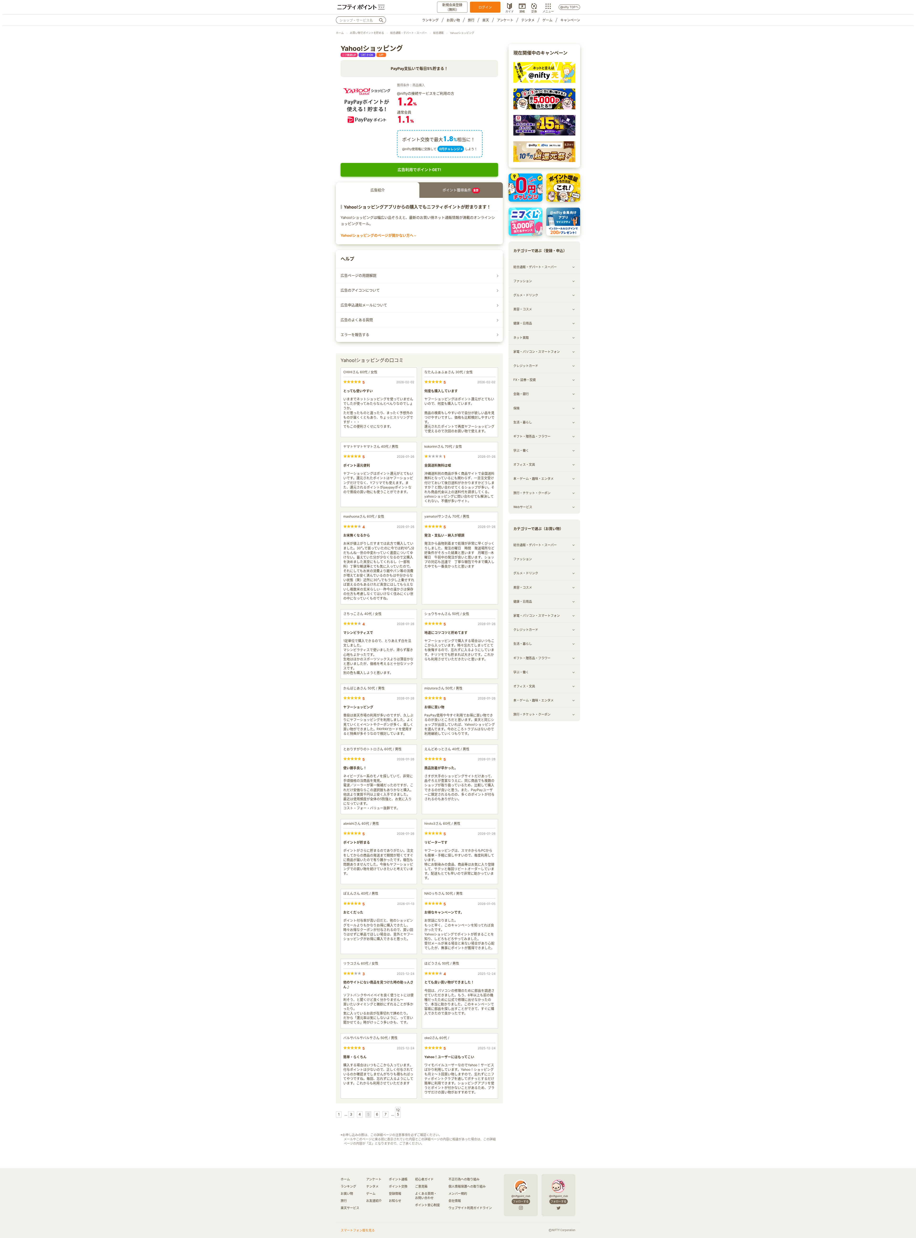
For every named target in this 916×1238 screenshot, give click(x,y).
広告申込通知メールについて (364, 305)
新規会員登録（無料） (452, 7)
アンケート (505, 20)
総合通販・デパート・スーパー (408, 33)
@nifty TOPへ (569, 7)
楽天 (485, 20)
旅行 (471, 20)
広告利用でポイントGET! (419, 169)
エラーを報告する (355, 334)
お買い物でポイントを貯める (367, 33)
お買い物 (453, 20)
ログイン (485, 7)
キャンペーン (570, 20)
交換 (534, 11)
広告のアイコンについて (360, 290)
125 (398, 1112)
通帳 (522, 11)
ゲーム (547, 20)
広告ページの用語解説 (358, 275)
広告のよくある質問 (357, 320)
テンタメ (528, 20)
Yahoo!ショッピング (462, 33)
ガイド (509, 11)
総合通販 (438, 33)
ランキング (430, 20)
